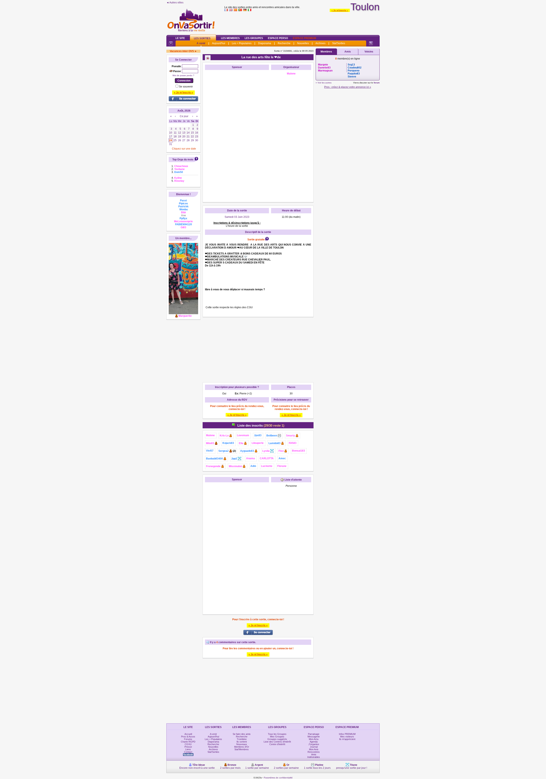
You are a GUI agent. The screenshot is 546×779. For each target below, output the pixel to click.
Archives (320, 43)
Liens (188, 749)
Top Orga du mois (182, 159)
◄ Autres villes (174, 2)
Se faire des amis (242, 734)
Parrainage (313, 734)
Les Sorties (202, 38)
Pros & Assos (188, 736)
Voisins (368, 51)
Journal (314, 747)
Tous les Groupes (277, 734)
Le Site (180, 38)
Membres (326, 51)
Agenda (314, 741)
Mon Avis (313, 749)
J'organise (313, 744)
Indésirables (313, 757)
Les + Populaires (241, 43)
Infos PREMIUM (347, 734)
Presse (188, 747)
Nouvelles (303, 43)
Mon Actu (313, 739)
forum (377, 82)
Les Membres (230, 38)
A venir (201, 43)
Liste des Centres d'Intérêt (277, 741)
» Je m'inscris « (339, 10)
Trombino (242, 739)
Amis (347, 51)
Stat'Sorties (338, 43)
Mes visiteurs (347, 736)
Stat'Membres (241, 749)
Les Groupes (254, 38)
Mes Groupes (277, 736)
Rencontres (314, 752)
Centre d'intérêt (277, 744)
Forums (188, 739)
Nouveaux (241, 744)
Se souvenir (186, 86)
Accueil (188, 734)
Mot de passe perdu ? (183, 75)
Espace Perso (278, 38)
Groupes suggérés (277, 739)
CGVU (188, 744)
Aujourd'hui (218, 43)
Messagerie (314, 736)
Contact (188, 752)
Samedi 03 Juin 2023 (237, 216)
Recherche (284, 43)
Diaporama (264, 43)
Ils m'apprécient (347, 739)
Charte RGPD (188, 741)
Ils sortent (242, 741)
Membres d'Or (241, 747)
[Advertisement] (302, 22)
